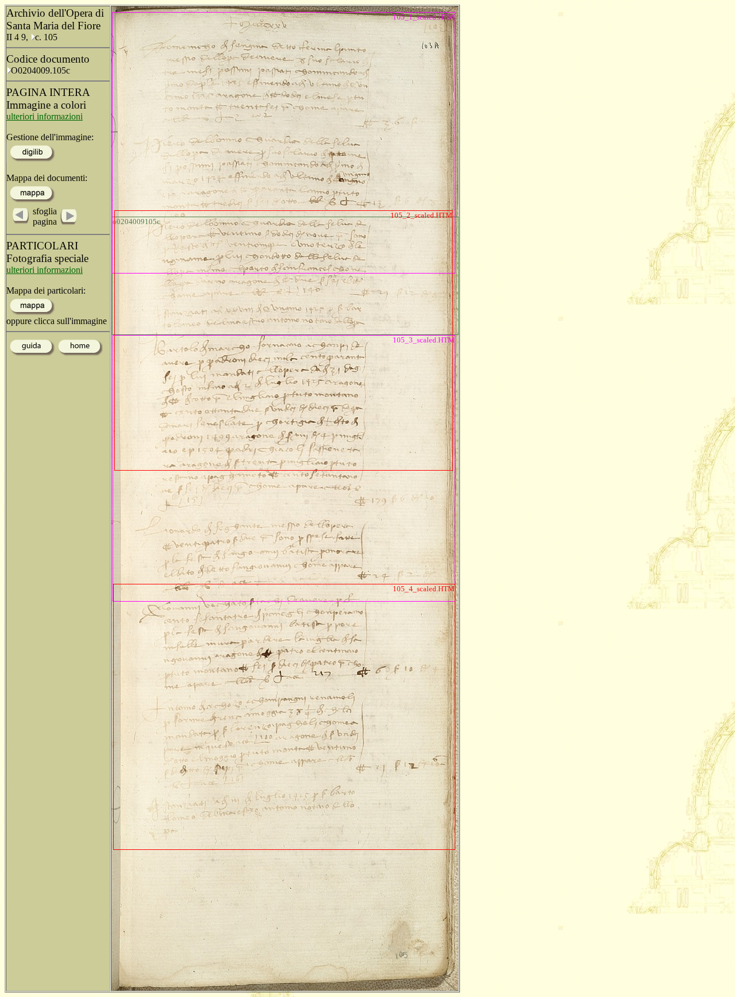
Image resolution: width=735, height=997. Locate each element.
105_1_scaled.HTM (424, 17)
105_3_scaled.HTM (424, 340)
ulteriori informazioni (44, 116)
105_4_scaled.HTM (424, 588)
